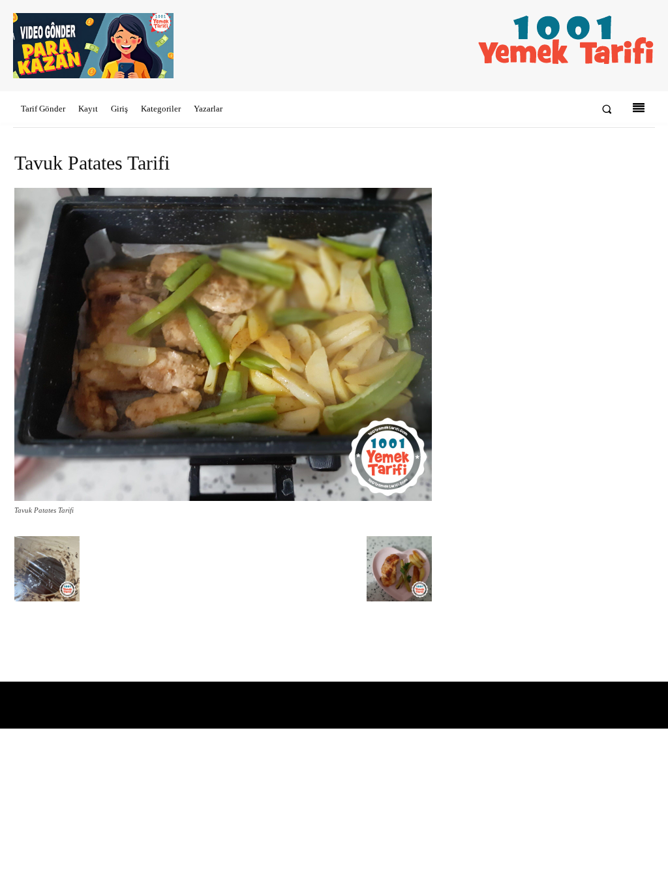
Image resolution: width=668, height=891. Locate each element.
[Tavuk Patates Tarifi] (223, 498)
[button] (607, 109)
